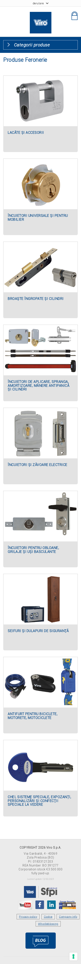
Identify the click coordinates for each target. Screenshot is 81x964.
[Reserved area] (74, 16)
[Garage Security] (67, 904)
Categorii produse (32, 44)
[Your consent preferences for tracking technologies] (73, 956)
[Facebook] (39, 904)
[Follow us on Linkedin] (51, 904)
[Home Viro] (40, 14)
